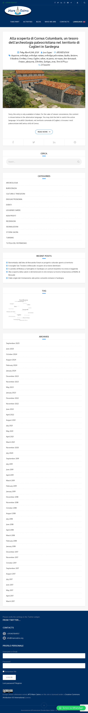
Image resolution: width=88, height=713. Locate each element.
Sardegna (47, 61)
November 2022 (12, 404)
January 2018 (11, 546)
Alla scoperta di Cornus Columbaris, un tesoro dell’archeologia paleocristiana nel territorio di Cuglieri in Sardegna (44, 42)
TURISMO (10, 238)
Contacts (64, 22)
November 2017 (12, 557)
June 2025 (10, 349)
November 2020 (12, 447)
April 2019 (10, 475)
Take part (14, 22)
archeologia (24, 55)
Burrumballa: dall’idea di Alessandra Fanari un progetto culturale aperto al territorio (40, 262)
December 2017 (12, 552)
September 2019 (12, 458)
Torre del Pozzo (62, 61)
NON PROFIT (11, 216)
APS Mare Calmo (34, 694)
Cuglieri (36, 58)
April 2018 (10, 530)
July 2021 (9, 426)
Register (18, 683)
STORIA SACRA (12, 232)
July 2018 (9, 519)
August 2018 (11, 513)
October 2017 (11, 563)
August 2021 (10, 420)
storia (53, 61)
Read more (43, 132)
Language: (78, 22)
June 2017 (9, 585)
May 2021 (9, 431)
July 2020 (9, 453)
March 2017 (10, 601)
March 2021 (10, 442)
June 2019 (9, 469)
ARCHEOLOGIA (62, 52)
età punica (50, 58)
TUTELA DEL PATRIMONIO (16, 243)
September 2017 (12, 568)
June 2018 (9, 524)
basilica (67, 55)
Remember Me (10, 671)
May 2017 (9, 590)
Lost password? (9, 683)
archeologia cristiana (36, 55)
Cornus (29, 58)
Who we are (50, 22)
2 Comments (45, 64)
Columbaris (14, 58)
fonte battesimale (69, 58)
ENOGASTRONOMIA (14, 199)
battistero (73, 55)
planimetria (30, 61)
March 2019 (10, 480)
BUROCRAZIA (11, 188)
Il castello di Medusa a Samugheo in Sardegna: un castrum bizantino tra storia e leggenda (43, 269)
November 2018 (12, 502)
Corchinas (22, 58)
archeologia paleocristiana (54, 55)
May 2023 (10, 387)
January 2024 (11, 371)
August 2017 (10, 574)
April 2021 (10, 437)
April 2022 (10, 415)
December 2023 (12, 376)
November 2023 (12, 382)
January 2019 (11, 491)
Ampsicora (15, 55)
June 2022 (10, 409)
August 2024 (11, 360)
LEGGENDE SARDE (13, 210)
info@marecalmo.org (15, 638)
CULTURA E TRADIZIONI (15, 194)
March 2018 (10, 535)
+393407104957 (13, 634)
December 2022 (12, 398)
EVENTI (9, 205)
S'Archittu (39, 61)
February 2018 (11, 541)
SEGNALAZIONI (12, 227)
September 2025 (12, 343)
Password (6, 662)
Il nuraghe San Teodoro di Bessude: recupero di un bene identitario (34, 266)
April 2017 (10, 596)
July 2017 (9, 579)
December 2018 (12, 497)
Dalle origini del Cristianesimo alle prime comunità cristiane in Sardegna (36, 278)
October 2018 (11, 508)
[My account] (78, 3)
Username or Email (10, 652)
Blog (38, 22)
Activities (27, 22)
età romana (59, 58)
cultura (42, 58)
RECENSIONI (11, 221)
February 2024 (11, 365)
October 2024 (11, 354)
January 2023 (11, 393)
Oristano (21, 61)
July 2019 (9, 464)
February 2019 (11, 486)
